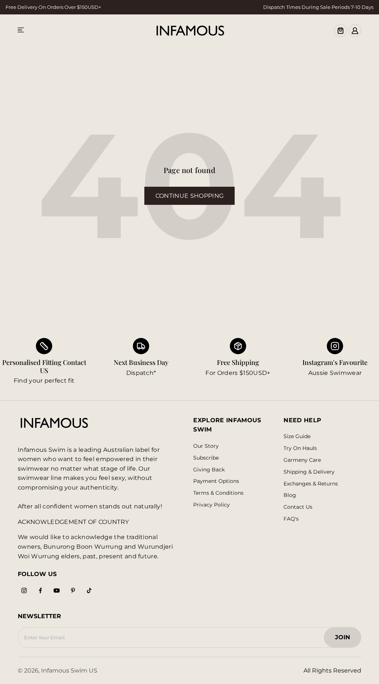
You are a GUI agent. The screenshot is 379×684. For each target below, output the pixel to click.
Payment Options (216, 481)
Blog (290, 495)
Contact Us (298, 507)
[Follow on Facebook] (40, 590)
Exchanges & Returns (311, 484)
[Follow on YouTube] (56, 590)
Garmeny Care (302, 460)
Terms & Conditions (218, 493)
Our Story (206, 446)
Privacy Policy (211, 505)
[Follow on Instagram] (24, 590)
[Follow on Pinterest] (73, 590)
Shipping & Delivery (309, 472)
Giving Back (209, 470)
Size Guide (297, 436)
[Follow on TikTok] (89, 590)
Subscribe (206, 458)
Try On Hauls (300, 448)
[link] (141, 362)
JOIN (346, 639)
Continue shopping (189, 195)
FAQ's (291, 519)
